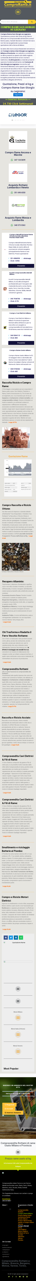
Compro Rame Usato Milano (20, 350)
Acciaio (20, 1235)
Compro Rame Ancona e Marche (18, 153)
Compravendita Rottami (23, 1211)
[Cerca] (32, 22)
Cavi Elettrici (22, 1229)
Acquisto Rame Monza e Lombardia (18, 219)
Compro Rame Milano (25, 1213)
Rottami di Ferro (23, 1233)
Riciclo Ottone (23, 1219)
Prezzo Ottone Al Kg (25, 1221)
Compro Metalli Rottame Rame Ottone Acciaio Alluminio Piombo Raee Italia (21, 236)
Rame (20, 1228)
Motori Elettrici (23, 1231)
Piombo (20, 1240)
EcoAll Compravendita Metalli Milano (20, 273)
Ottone (20, 1238)
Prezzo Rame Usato (25, 1215)
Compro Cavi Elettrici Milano (20, 313)
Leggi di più (18, 95)
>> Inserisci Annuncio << (18, 99)
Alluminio (21, 1236)
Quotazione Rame (24, 1217)
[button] (18, 12)
